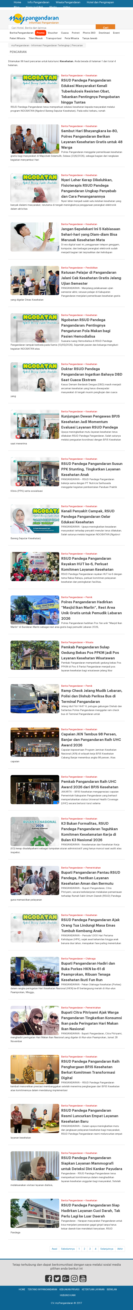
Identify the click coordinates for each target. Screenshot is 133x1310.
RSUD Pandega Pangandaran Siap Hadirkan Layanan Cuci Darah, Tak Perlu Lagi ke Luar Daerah (90, 1211)
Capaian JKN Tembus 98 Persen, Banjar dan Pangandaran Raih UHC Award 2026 (91, 739)
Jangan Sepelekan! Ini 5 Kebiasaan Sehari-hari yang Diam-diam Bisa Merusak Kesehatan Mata (90, 234)
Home (17, 2)
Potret (76, 33)
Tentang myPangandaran (42, 1289)
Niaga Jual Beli (34, 7)
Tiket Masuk (36, 38)
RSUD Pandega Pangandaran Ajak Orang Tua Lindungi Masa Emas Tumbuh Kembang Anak (90, 925)
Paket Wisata (17, 38)
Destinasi (104, 33)
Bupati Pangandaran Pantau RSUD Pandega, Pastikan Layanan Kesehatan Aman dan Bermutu (90, 878)
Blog (16, 7)
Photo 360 (89, 33)
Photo (53, 7)
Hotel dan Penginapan (100, 2)
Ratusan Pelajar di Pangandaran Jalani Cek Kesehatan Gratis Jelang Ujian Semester (91, 278)
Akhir (120, 1249)
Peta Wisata (72, 38)
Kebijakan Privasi (69, 1289)
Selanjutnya (106, 1249)
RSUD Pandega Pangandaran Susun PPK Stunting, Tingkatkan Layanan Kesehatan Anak (91, 469)
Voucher (53, 33)
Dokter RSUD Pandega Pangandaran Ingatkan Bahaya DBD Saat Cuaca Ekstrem (91, 374)
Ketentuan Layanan (93, 1289)
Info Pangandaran (38, 2)
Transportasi (53, 38)
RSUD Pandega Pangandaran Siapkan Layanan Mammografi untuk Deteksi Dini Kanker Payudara (91, 1163)
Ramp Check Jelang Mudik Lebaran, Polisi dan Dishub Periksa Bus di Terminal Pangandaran (91, 696)
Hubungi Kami (68, 1295)
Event (116, 33)
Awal (54, 1249)
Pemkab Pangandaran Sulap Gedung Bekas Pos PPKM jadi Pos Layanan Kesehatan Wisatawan (90, 652)
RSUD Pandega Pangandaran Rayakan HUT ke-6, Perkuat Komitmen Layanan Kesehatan (87, 564)
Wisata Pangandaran (68, 2)
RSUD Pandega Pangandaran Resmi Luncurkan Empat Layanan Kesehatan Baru (89, 1116)
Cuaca (65, 33)
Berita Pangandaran (21, 33)
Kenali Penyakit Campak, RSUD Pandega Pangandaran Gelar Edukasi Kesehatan (88, 516)
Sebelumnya (68, 1249)
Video (66, 7)
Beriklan (112, 1289)
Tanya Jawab (89, 38)
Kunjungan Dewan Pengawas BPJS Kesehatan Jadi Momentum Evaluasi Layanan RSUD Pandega (90, 422)
